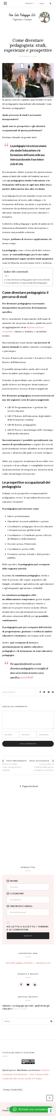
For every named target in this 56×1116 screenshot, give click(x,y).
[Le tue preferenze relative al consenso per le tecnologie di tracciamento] (51, 1111)
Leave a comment (8, 692)
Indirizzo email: (21, 906)
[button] (31, 1109)
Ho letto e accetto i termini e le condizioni (28, 928)
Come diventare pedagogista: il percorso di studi (28, 279)
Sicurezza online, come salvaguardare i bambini (12, 767)
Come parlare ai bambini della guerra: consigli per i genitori (44, 767)
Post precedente (17, 761)
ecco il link (26, 677)
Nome (14, 881)
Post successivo (39, 761)
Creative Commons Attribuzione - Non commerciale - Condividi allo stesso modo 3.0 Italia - (26, 1074)
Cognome (17, 893)
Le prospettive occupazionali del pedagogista (26, 283)
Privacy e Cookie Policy (12, 1090)
